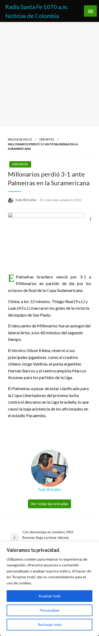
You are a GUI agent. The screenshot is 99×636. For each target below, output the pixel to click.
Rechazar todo (50, 624)
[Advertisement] (49, 74)
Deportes (46, 139)
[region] (49, 588)
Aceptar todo (50, 596)
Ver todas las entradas (49, 504)
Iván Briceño (26, 200)
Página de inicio (20, 139)
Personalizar (50, 610)
